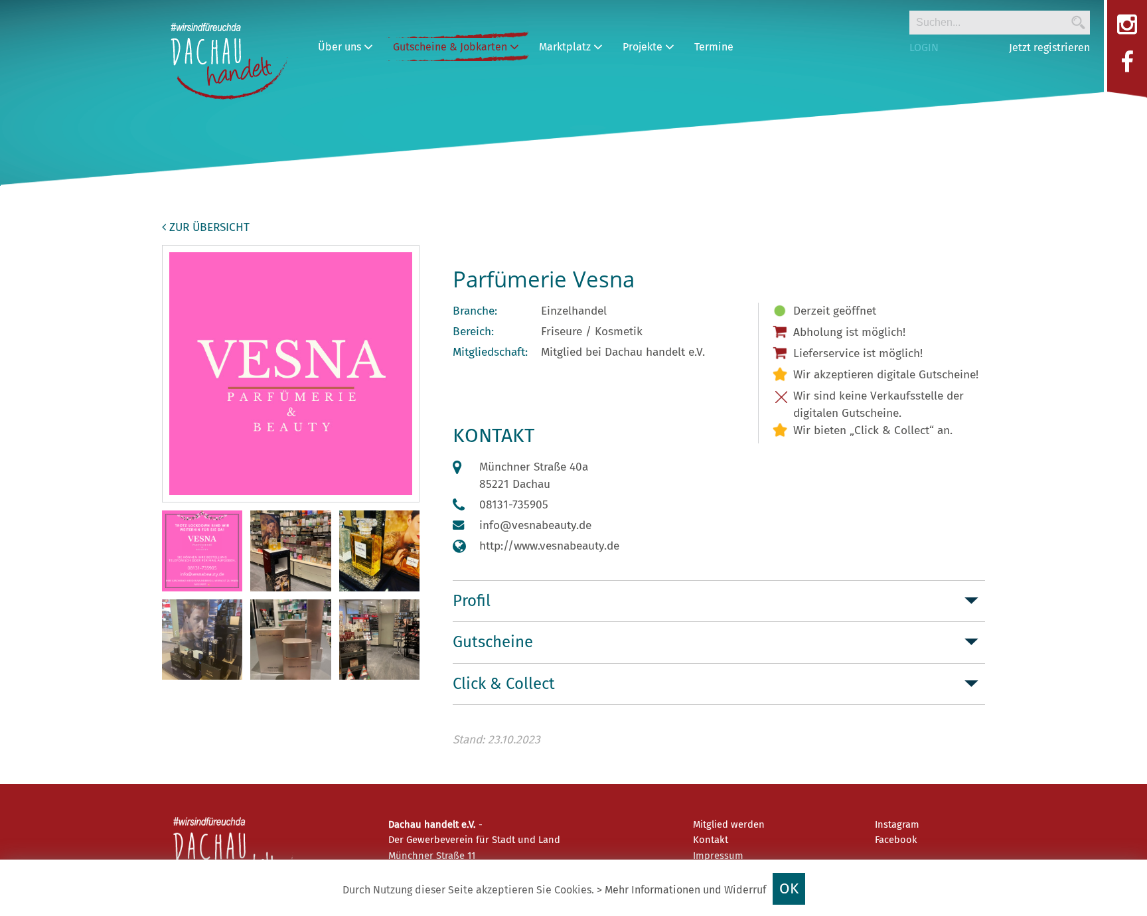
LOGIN (924, 47)
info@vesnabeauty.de (535, 525)
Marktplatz (566, 46)
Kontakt (710, 840)
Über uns (341, 46)
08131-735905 (513, 505)
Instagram (897, 824)
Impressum (718, 856)
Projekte (644, 46)
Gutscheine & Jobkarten (451, 46)
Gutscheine (493, 642)
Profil (472, 600)
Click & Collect (504, 683)
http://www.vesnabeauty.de (549, 546)
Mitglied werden (729, 824)
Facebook (896, 840)
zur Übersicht (208, 227)
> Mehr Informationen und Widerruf (681, 889)
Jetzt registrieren (1049, 47)
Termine (713, 46)
